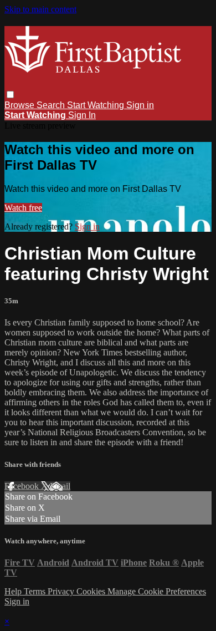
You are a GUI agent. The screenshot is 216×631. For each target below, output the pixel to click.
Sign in (140, 105)
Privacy (62, 591)
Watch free (23, 207)
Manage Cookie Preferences (156, 591)
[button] (10, 94)
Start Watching (96, 105)
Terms (36, 591)
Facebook (22, 486)
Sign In (82, 115)
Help (14, 591)
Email (60, 486)
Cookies (91, 591)
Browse (20, 105)
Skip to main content (40, 9)
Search (52, 105)
